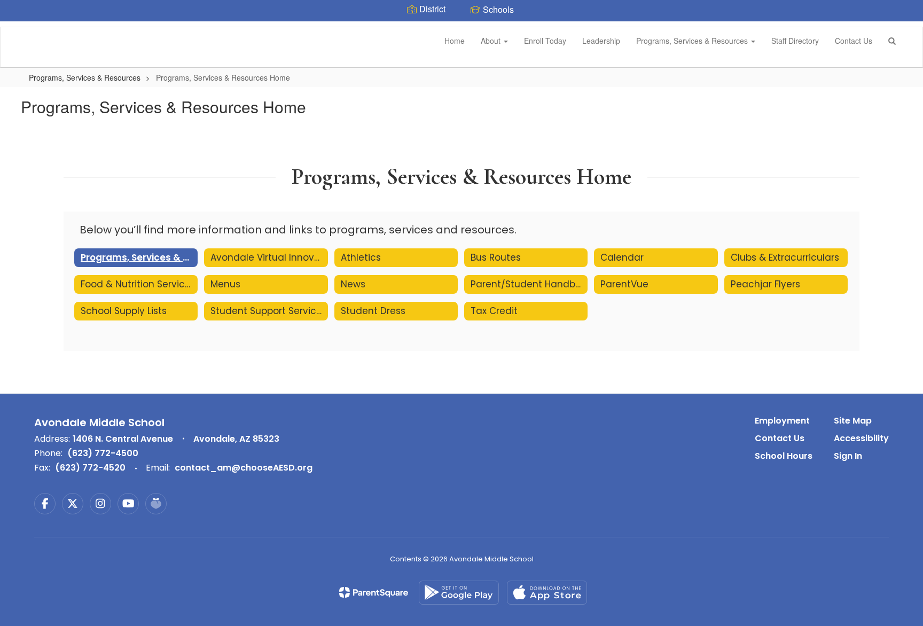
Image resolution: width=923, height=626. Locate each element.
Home (454, 40)
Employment (782, 420)
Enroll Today (545, 40)
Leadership (601, 40)
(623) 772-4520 (90, 467)
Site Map (853, 420)
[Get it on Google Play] (459, 593)
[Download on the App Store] (547, 593)
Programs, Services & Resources (693, 40)
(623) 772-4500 (102, 453)
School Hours (783, 456)
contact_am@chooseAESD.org (243, 467)
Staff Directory (795, 40)
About (492, 40)
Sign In (848, 456)
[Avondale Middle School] (17, 27)
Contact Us (853, 40)
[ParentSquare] (374, 592)
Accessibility (861, 438)
